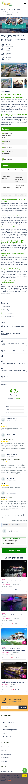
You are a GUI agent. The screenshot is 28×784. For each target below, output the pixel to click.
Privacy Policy (4, 761)
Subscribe (23, 707)
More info (8, 780)
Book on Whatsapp (15, 551)
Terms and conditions (7, 771)
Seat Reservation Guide (7, 747)
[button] (22, 72)
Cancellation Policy (6, 754)
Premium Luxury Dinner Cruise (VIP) (13, 683)
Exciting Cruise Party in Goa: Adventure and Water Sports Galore (13, 650)
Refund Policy (4, 758)
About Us (3, 750)
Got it (24, 775)
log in (10, 524)
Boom (8, 530)
